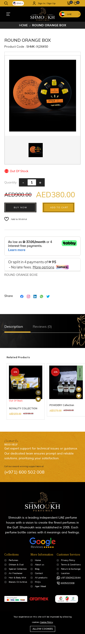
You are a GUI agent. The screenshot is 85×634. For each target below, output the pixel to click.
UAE (69, 14)
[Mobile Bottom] (8, 14)
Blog (37, 568)
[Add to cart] (79, 389)
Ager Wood (40, 586)
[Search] (6, 3)
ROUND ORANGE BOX (49, 25)
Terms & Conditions (71, 564)
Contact (39, 573)
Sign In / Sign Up (46, 3)
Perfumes (13, 560)
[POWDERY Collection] (79, 396)
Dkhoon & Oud (16, 564)
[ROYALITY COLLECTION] (38, 399)
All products (41, 577)
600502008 (67, 583)
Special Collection (18, 568)
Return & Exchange (70, 568)
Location (65, 573)
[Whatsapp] (41, 296)
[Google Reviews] (42, 544)
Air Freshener (15, 573)
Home (23, 25)
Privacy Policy (68, 560)
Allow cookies (42, 628)
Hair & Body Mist (17, 577)
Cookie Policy (46, 622)
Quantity (10, 182)
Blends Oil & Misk (18, 582)
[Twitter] (48, 296)
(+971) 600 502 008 (24, 472)
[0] (69, 3)
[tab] (14, 327)
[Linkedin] (35, 296)
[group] (26, 391)
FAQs (38, 582)
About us (39, 564)
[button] (69, 3)
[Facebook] (22, 296)
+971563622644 (70, 577)
